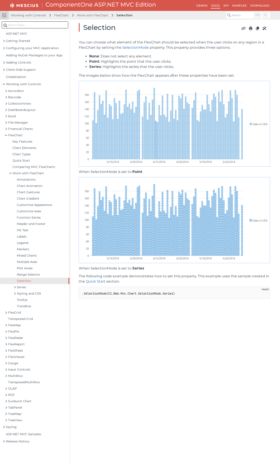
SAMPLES (239, 5)
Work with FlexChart (92, 15)
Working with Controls (28, 15)
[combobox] (35, 24)
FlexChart (61, 15)
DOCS (215, 5)
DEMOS (202, 5)
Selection (124, 15)
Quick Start (95, 281)
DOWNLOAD (260, 5)
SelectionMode (135, 47)
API (226, 5)
